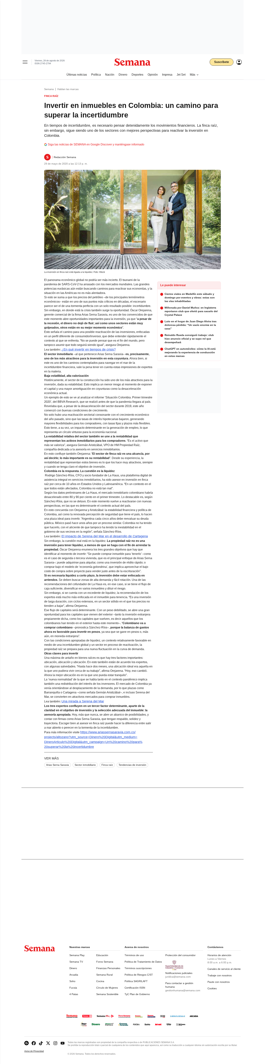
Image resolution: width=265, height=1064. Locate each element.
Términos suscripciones (138, 968)
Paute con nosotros (218, 981)
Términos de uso (134, 955)
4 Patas (73, 994)
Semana (49, 89)
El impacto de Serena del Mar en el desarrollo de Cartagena (104, 536)
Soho (72, 981)
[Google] (26, 1043)
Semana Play (77, 955)
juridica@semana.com (178, 976)
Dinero (73, 968)
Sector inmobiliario (85, 764)
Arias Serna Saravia (57, 764)
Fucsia (73, 987)
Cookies (212, 988)
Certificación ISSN (135, 987)
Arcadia (73, 974)
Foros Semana (104, 961)
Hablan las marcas (68, 89)
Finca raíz (107, 764)
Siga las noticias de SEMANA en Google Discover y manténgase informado (96, 144)
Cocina (100, 981)
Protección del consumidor (180, 955)
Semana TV (76, 961)
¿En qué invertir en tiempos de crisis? (88, 349)
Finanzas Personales (108, 968)
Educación (102, 955)
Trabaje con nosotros (219, 975)
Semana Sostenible (107, 994)
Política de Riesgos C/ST (139, 974)
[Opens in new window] (34, 1043)
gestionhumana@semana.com (182, 990)
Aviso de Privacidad (37, 1051)
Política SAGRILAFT (136, 981)
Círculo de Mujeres (107, 987)
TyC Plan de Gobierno (137, 994)
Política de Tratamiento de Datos (143, 961)
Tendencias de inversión (132, 764)
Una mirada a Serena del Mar (82, 701)
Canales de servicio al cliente (224, 968)
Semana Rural (104, 974)
